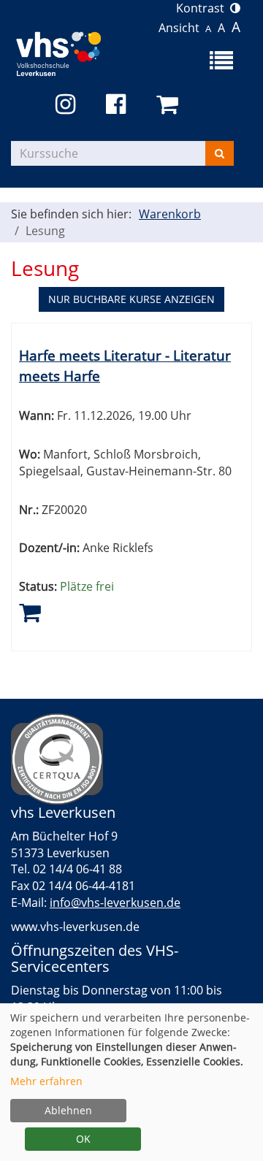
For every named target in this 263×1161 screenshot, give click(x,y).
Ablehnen (68, 1110)
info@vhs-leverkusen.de (115, 902)
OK (83, 1139)
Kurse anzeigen (131, 299)
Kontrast (203, 8)
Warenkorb (170, 214)
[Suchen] (219, 153)
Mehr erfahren (46, 1081)
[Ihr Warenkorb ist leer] (169, 105)
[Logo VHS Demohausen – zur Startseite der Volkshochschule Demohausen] (71, 50)
